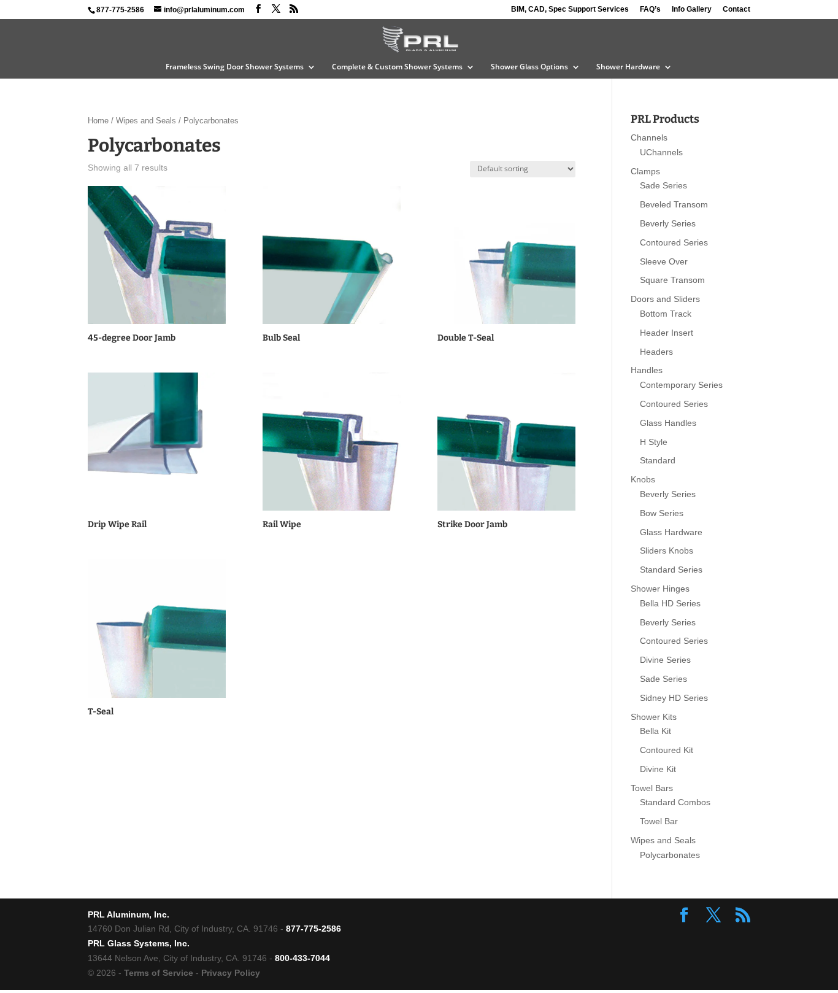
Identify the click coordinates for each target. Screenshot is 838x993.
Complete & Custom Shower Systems (397, 67)
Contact (736, 10)
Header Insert (666, 333)
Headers (656, 352)
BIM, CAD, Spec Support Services (570, 10)
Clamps (645, 171)
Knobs (643, 479)
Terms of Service (158, 973)
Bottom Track (665, 314)
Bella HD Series (670, 603)
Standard (657, 460)
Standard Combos (675, 802)
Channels (649, 137)
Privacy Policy (230, 973)
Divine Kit (658, 769)
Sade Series (663, 185)
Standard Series (671, 569)
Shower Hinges (660, 588)
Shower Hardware (628, 67)
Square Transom (672, 280)
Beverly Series (668, 223)
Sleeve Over (664, 261)
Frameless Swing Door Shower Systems (235, 67)
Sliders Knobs (666, 550)
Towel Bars (652, 788)
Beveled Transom (674, 204)
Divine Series (665, 660)
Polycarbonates (670, 855)
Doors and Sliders (665, 299)
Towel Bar (659, 821)
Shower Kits (654, 717)
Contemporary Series (681, 385)
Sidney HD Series (674, 698)
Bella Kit (655, 731)
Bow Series (661, 513)
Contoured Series (674, 242)
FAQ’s (650, 10)
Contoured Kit (666, 750)
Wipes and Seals (146, 120)
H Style (653, 442)
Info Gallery (692, 10)
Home (98, 120)
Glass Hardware (671, 532)
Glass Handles (668, 423)
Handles (647, 370)
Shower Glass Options (529, 67)
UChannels (661, 152)
